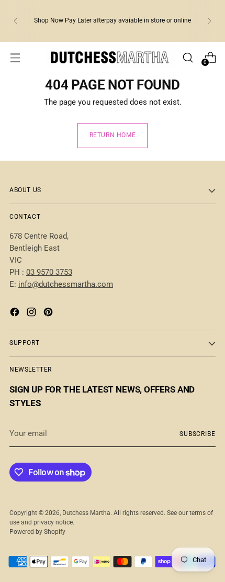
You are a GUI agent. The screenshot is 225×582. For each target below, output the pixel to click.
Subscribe (197, 434)
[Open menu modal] (15, 57)
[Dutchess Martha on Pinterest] (49, 314)
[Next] (209, 21)
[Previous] (15, 21)
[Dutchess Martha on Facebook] (15, 314)
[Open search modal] (187, 57)
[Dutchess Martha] (111, 57)
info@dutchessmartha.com (65, 284)
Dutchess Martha (86, 513)
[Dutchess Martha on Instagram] (32, 314)
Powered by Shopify (37, 531)
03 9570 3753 (49, 272)
